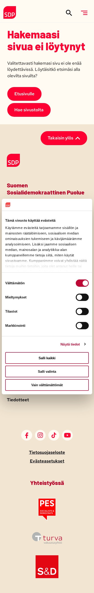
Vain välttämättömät (47, 385)
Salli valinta (47, 371)
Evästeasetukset (47, 461)
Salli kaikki (47, 358)
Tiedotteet (18, 400)
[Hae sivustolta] (69, 12)
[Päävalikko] (84, 12)
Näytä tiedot (70, 344)
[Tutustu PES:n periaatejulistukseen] (47, 519)
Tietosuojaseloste (47, 452)
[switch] (82, 297)
